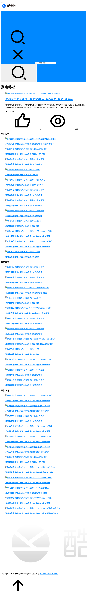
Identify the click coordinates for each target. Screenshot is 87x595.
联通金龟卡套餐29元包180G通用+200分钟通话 (23, 164)
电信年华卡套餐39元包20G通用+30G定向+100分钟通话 (27, 313)
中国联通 (9, 18)
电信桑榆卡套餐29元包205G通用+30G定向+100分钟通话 (27, 483)
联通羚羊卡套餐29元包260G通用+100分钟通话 (23, 195)
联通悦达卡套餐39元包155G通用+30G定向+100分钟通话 (27, 401)
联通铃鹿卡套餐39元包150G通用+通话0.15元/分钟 (25, 154)
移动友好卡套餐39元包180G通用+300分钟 (22, 257)
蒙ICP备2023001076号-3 (49, 574)
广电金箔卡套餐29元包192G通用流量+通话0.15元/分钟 (27, 411)
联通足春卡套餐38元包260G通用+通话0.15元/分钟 (25, 462)
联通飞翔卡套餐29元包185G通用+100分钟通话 (23, 272)
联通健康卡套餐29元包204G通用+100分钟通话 (23, 206)
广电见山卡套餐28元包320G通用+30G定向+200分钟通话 (27, 431)
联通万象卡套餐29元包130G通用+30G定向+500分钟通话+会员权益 (31, 513)
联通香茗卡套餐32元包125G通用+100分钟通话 (23, 421)
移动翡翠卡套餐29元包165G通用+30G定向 (22, 226)
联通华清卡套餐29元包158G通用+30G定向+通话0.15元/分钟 (29, 344)
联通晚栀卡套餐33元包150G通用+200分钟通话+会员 (26, 493)
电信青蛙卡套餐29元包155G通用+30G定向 (22, 303)
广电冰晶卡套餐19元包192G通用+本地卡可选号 (24, 185)
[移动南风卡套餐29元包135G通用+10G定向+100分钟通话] (28, 94)
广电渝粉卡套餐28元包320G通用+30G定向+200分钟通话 (27, 442)
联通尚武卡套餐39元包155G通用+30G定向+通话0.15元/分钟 (29, 472)
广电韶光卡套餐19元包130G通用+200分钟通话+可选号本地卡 (29, 144)
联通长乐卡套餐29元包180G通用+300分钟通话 (23, 216)
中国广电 (9, 23)
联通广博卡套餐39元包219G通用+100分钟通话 (23, 324)
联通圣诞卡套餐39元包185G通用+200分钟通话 (23, 334)
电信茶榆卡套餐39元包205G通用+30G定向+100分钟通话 (27, 503)
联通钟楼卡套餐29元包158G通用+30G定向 (22, 354)
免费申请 (9, 26)
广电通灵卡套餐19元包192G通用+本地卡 (21, 175)
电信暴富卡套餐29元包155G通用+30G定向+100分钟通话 (27, 247)
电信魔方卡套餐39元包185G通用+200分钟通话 (23, 375)
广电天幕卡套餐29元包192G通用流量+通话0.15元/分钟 (27, 452)
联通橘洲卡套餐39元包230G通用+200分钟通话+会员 (26, 293)
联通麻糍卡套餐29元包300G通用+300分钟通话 (23, 283)
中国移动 (9, 20)
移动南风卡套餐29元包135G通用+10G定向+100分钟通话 (39, 99)
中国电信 (9, 15)
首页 (7, 12)
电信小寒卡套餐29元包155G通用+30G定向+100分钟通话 (27, 236)
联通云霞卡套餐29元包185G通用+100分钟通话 (23, 385)
